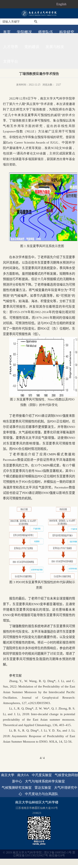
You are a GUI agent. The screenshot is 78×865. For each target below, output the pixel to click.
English (61, 4)
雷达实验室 (43, 787)
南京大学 (7, 775)
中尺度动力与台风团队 (41, 794)
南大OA (23, 775)
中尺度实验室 (42, 775)
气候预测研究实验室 (17, 787)
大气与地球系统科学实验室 (45, 781)
